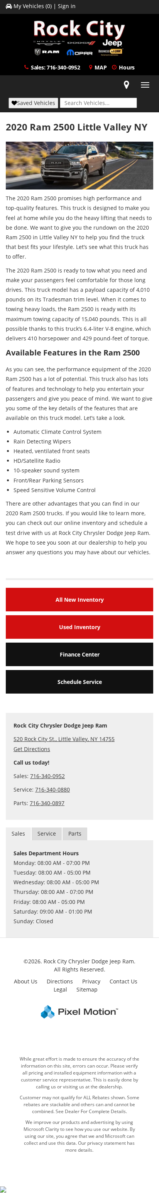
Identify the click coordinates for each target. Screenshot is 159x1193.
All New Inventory (80, 599)
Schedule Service (80, 681)
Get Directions (32, 749)
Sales (18, 833)
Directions (60, 981)
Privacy (91, 981)
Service (46, 833)
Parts (74, 833)
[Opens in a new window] (126, 84)
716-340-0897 (47, 803)
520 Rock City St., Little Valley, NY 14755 (64, 739)
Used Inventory (79, 627)
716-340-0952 (47, 776)
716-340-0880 (52, 789)
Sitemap (87, 989)
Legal (60, 989)
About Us (25, 981)
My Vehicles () (32, 6)
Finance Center (80, 654)
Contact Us (123, 981)
